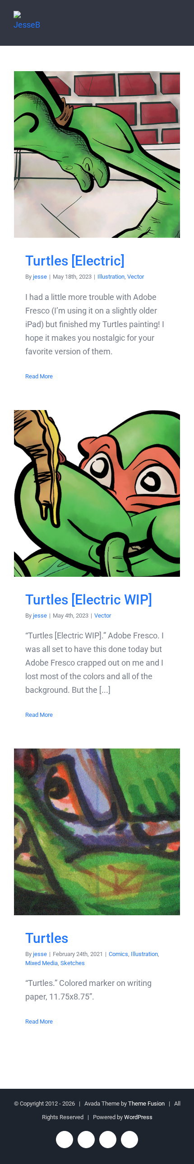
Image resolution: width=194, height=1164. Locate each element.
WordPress (138, 1117)
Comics (118, 954)
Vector (135, 276)
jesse (40, 276)
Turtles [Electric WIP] (97, 493)
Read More (39, 376)
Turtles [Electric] (97, 155)
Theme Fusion (146, 1103)
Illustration (111, 276)
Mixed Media (41, 963)
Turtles (97, 832)
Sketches (72, 963)
